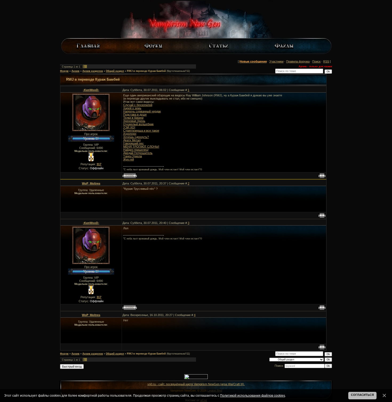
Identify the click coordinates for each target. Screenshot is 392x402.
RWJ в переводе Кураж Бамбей (146, 71)
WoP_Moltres (91, 183)
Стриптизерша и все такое (141, 130)
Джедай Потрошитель (138, 153)
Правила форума (298, 61)
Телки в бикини (133, 117)
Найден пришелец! (136, 149)
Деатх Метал (132, 140)
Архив (75, 71)
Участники (276, 61)
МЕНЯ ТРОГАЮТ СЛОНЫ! (141, 146)
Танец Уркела (132, 156)
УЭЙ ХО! (129, 127)
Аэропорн (129, 133)
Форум (64, 71)
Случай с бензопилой (137, 105)
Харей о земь (132, 108)
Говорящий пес (133, 143)
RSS (326, 61)
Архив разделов (92, 71)
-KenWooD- (91, 90)
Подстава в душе (135, 114)
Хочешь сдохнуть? (136, 137)
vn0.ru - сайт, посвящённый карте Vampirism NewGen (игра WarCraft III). (196, 384)
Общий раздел (115, 71)
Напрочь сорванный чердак (142, 111)
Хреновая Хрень (134, 121)
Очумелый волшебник (138, 124)
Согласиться (362, 394)
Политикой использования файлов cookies (252, 395)
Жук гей (128, 159)
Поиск (316, 61)
